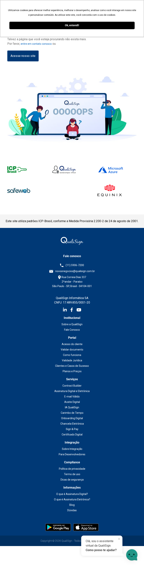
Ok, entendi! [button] (72, 25)
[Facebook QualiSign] (73, 310)
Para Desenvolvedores (72, 454)
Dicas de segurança (72, 479)
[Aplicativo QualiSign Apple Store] (86, 527)
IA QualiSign (72, 407)
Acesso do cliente (72, 344)
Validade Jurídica (72, 360)
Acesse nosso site (22, 56)
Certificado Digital (72, 434)
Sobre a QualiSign (72, 324)
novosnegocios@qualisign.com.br (75, 271)
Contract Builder (72, 385)
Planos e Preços (72, 371)
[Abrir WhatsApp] (9, 557)
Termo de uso (72, 474)
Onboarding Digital (72, 418)
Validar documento (72, 349)
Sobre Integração (72, 448)
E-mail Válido (72, 396)
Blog (72, 504)
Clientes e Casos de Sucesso (72, 365)
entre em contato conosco (36, 43)
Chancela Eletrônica (72, 423)
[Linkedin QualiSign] (66, 310)
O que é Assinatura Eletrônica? (72, 499)
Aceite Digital (72, 401)
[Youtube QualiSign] (78, 310)
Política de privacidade (72, 468)
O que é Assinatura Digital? (72, 494)
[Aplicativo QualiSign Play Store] (58, 527)
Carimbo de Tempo (72, 412)
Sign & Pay (72, 429)
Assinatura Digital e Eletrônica (72, 391)
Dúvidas (72, 510)
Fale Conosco (72, 329)
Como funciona (72, 354)
